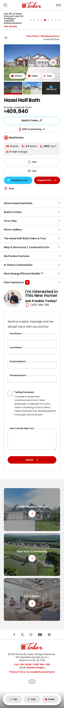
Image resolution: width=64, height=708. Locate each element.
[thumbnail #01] (13, 88)
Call (34, 161)
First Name (16, 333)
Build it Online (30, 120)
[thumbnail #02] (32, 88)
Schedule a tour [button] (21, 181)
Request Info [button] (49, 181)
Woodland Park (49, 36)
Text (34, 171)
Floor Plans (32, 36)
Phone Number (18, 375)
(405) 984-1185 (39, 305)
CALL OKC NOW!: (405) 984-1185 (32, 664)
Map (11, 188)
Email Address (18, 361)
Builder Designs (35, 667)
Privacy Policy (17, 671)
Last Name (16, 347)
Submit (29, 459)
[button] (5, 5)
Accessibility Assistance (41, 671)
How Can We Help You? (22, 428)
